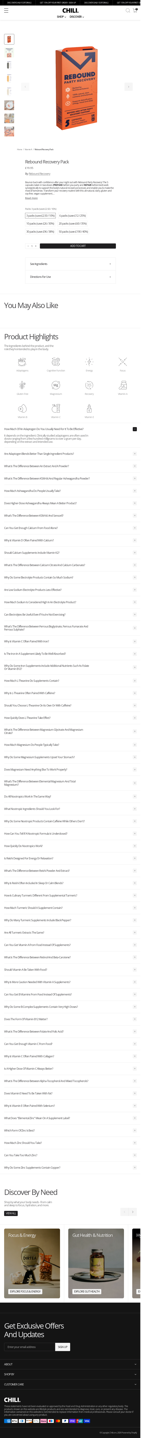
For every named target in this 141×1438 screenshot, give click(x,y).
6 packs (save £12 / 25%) (72, 216)
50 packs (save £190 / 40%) (73, 231)
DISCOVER (76, 17)
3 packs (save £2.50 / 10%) (40, 216)
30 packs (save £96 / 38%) (40, 231)
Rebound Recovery (39, 174)
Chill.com (110, 1432)
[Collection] (32, 1263)
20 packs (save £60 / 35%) (72, 223)
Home (19, 149)
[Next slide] (128, 87)
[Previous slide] (25, 87)
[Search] (128, 10)
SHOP (60, 17)
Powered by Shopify (126, 1432)
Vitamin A (28, 149)
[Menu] (6, 10)
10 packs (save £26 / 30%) (40, 223)
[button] (29, 10)
